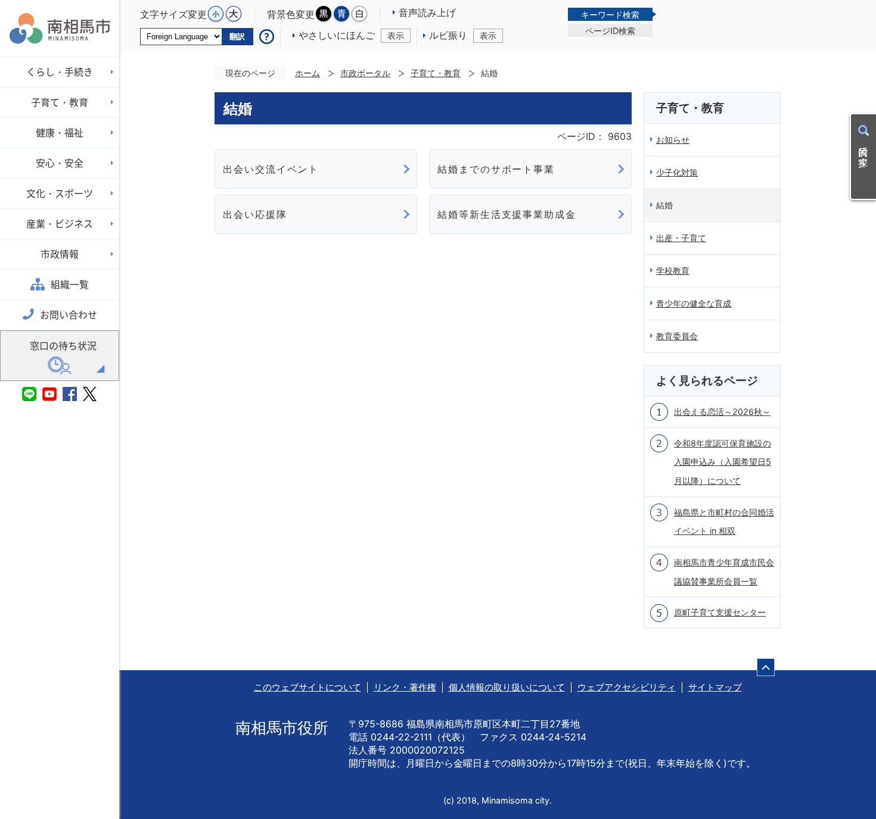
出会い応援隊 (255, 214)
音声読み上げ (427, 12)
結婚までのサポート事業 (496, 169)
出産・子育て (681, 238)
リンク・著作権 (405, 687)
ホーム (307, 73)
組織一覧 (70, 284)
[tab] (610, 14)
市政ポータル (365, 73)
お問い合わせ (68, 314)
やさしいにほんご (351, 35)
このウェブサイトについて (307, 687)
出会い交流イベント (271, 169)
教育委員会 (677, 336)
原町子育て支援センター (720, 612)
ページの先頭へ (766, 667)
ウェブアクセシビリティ (626, 687)
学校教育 (672, 270)
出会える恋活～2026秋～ (722, 412)
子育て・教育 (436, 73)
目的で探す (863, 151)
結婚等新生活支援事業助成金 (506, 214)
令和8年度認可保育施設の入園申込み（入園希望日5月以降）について (722, 462)
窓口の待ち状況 (63, 345)
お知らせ (672, 140)
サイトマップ (715, 687)
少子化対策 (677, 172)
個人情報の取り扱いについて (507, 687)
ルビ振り (462, 35)
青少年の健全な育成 (693, 303)
